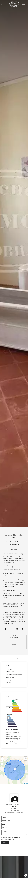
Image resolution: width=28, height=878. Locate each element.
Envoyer (5, 842)
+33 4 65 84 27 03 (15, 808)
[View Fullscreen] (2, 764)
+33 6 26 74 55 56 (15, 810)
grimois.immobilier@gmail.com (15, 812)
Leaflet (26, 783)
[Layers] (25, 758)
